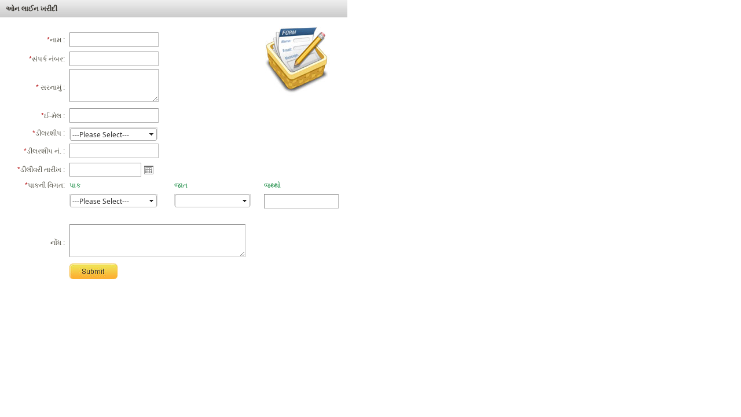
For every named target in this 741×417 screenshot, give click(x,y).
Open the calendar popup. (148, 169)
